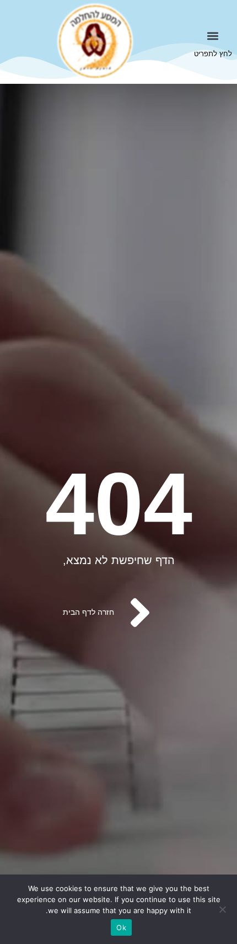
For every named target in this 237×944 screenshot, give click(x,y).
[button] (213, 35)
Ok (121, 927)
